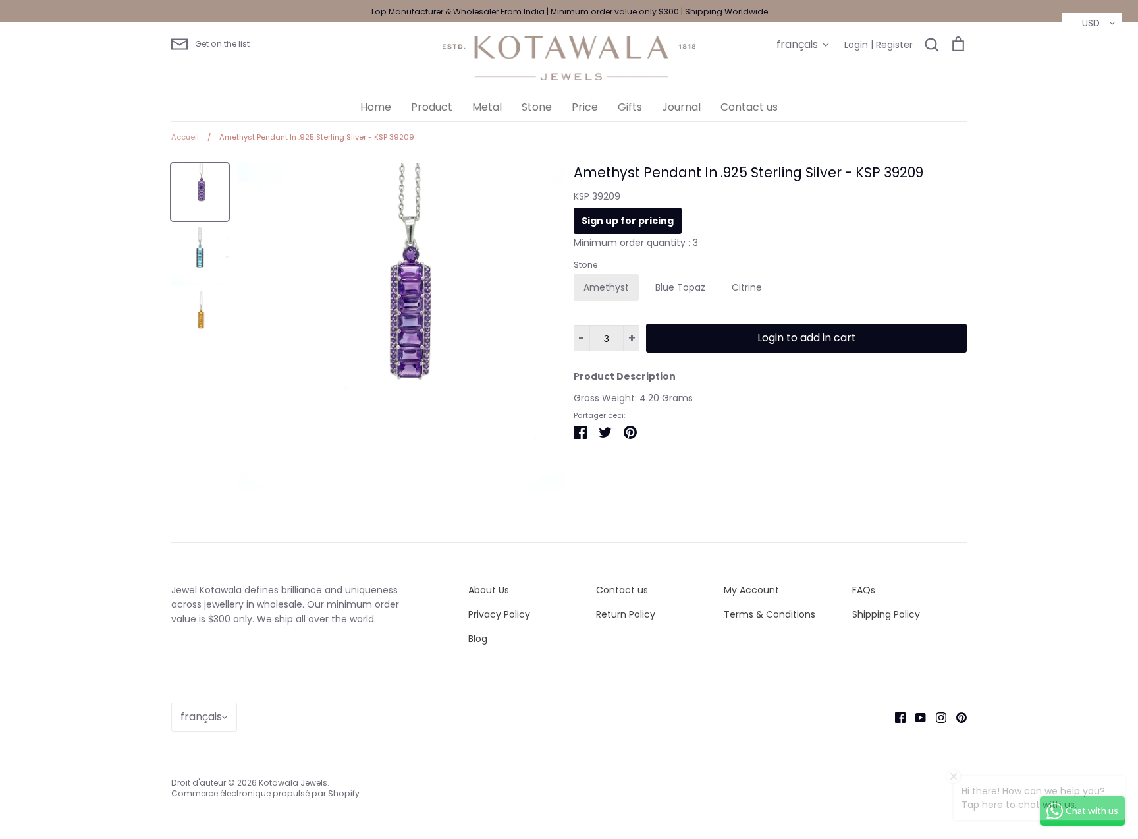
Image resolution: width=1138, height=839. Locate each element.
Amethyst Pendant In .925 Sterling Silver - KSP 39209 (748, 172)
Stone (537, 107)
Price (585, 107)
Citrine (747, 287)
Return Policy (625, 614)
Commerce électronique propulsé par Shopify (265, 793)
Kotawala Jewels (293, 782)
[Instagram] (936, 716)
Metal (487, 107)
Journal (681, 107)
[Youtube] (916, 716)
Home (375, 107)
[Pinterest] (956, 716)
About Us (488, 589)
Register (894, 44)
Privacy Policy (499, 614)
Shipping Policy (886, 614)
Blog (477, 638)
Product (431, 107)
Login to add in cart (806, 337)
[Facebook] (895, 716)
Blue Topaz (680, 287)
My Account (751, 589)
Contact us (749, 107)
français (797, 44)
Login (856, 44)
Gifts (630, 107)
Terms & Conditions (769, 614)
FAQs (863, 589)
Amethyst (606, 287)
